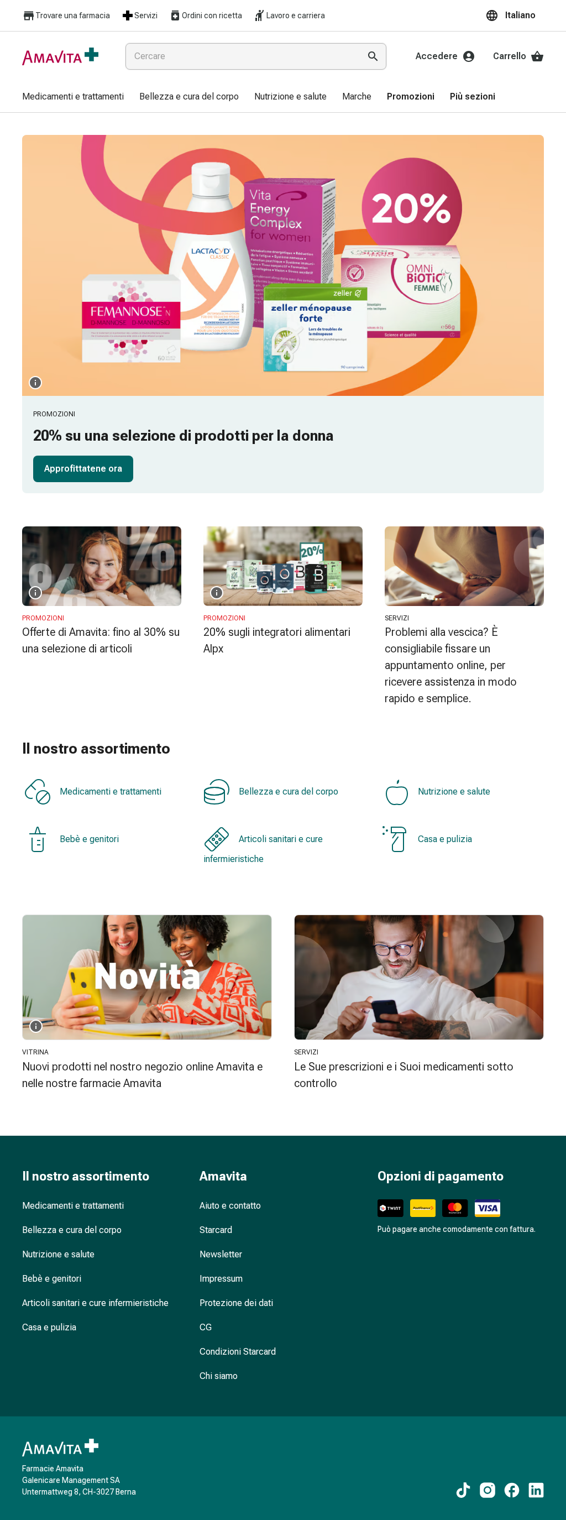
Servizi (146, 15)
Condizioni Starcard (238, 1351)
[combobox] (240, 56)
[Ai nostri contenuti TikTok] (463, 1490)
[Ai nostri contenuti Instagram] (487, 1490)
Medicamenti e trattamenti (110, 791)
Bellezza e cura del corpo (288, 791)
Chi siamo (219, 1376)
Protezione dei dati (236, 1303)
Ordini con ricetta (212, 15)
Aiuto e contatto (230, 1205)
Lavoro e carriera (295, 15)
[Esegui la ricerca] (373, 56)
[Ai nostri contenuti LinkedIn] (536, 1490)
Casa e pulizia (445, 839)
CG (206, 1327)
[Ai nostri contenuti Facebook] (512, 1490)
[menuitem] (73, 97)
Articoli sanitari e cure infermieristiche (263, 849)
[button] (514, 15)
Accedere (437, 56)
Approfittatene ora (83, 468)
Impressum (221, 1278)
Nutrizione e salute (454, 791)
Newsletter (221, 1254)
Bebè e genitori (89, 839)
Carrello (509, 56)
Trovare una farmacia (72, 15)
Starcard (216, 1230)
